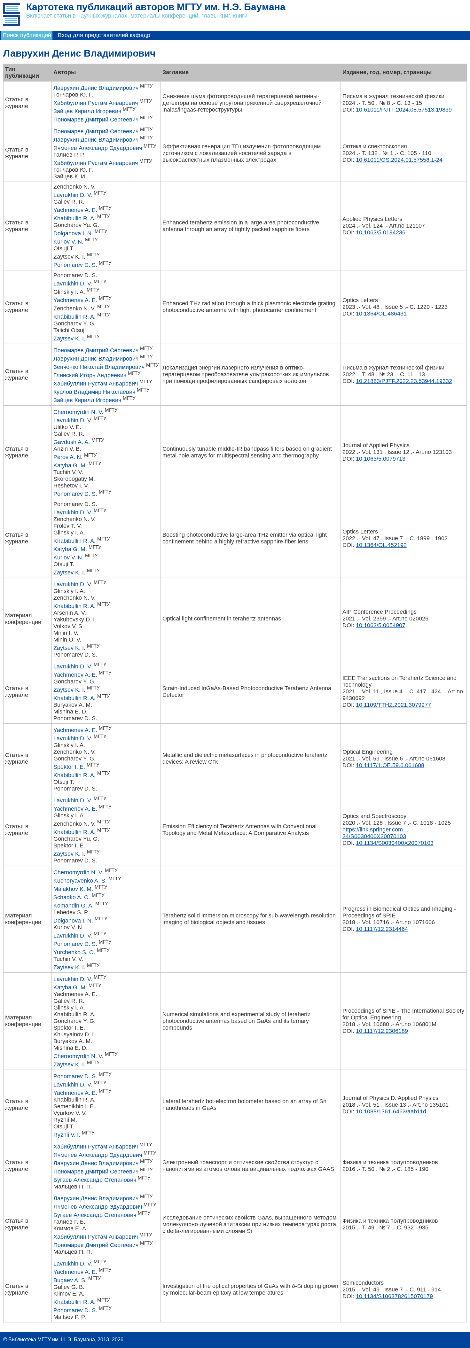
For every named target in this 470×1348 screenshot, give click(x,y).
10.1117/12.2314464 (382, 929)
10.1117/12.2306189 (382, 1031)
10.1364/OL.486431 (381, 313)
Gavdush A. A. (71, 442)
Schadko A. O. (71, 897)
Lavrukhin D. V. (72, 195)
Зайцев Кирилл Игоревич (87, 111)
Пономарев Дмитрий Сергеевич (95, 119)
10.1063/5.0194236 (380, 232)
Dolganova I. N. (73, 233)
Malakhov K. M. (73, 889)
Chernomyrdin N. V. (78, 412)
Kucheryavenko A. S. (80, 880)
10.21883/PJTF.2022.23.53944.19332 (404, 381)
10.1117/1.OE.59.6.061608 (390, 765)
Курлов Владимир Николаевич (94, 392)
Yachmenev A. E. (75, 210)
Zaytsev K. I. (69, 338)
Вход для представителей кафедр (104, 35)
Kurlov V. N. (68, 241)
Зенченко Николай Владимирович (99, 367)
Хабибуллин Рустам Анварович (95, 103)
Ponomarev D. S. (75, 265)
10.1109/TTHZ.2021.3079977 (393, 705)
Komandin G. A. (73, 905)
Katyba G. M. (70, 465)
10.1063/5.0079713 (380, 459)
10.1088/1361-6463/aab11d (391, 1111)
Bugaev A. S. (70, 1280)
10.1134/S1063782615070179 (394, 1296)
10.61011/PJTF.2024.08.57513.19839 (404, 109)
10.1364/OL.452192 (381, 545)
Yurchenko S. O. (74, 952)
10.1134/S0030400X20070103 (395, 843)
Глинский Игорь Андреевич (89, 375)
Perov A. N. (67, 457)
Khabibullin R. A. (74, 218)
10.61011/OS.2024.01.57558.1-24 (399, 160)
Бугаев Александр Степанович (94, 1180)
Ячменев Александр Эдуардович (97, 148)
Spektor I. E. (69, 767)
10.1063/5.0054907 (380, 625)
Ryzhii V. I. (66, 1135)
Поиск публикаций (27, 35)
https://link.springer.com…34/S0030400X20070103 (375, 832)
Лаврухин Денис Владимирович (95, 88)
